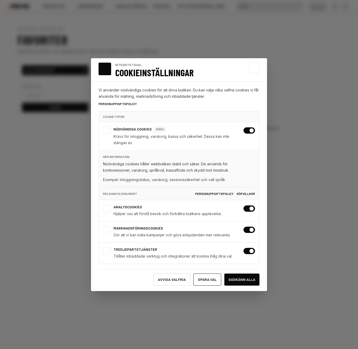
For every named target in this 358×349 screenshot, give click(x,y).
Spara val (207, 279)
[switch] (249, 130)
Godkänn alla (242, 279)
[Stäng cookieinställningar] (254, 68)
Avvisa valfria (172, 279)
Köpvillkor (246, 193)
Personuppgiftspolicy (118, 104)
